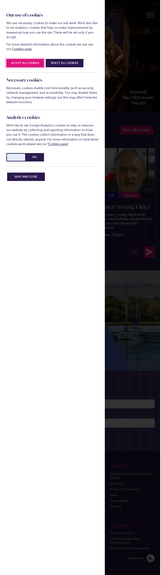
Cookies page (22, 49)
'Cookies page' (58, 144)
